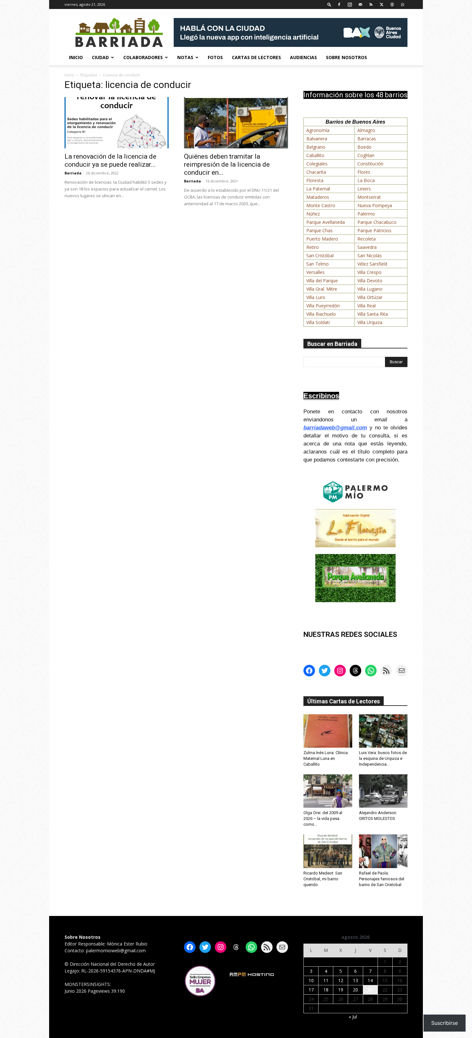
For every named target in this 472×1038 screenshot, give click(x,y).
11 (325, 980)
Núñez (313, 214)
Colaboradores (143, 57)
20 (355, 990)
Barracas (366, 139)
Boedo (364, 147)
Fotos (215, 57)
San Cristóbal (320, 255)
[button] (329, 4)
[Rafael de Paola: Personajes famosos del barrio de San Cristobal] (383, 851)
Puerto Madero (322, 239)
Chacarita (316, 172)
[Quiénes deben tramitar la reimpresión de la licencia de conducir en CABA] (236, 122)
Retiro (312, 247)
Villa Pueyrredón (323, 306)
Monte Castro (320, 205)
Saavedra (367, 247)
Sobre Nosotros (346, 57)
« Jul (353, 1017)
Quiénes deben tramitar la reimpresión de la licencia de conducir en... (227, 164)
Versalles (315, 272)
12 (340, 980)
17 (311, 990)
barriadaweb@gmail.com (335, 428)
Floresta (314, 180)
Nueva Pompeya (374, 205)
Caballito (315, 155)
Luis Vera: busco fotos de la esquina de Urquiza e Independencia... (383, 758)
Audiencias (303, 57)
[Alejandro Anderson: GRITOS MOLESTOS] (383, 791)
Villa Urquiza (369, 322)
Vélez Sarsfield (372, 264)
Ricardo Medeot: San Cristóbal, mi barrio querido (322, 879)
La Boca (366, 180)
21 (370, 990)
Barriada (73, 173)
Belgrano (315, 147)
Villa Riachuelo (321, 314)
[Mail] (360, 4)
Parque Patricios (374, 230)
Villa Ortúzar (369, 297)
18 (325, 990)
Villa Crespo (369, 272)
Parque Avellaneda (325, 222)
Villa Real (366, 306)
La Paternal (318, 189)
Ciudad (100, 57)
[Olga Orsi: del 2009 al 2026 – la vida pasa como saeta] (327, 791)
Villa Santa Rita (372, 314)
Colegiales (317, 164)
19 (340, 990)
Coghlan (365, 155)
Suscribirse (444, 1023)
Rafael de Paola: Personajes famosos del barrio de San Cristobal (381, 879)
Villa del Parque (322, 280)
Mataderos (317, 197)
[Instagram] (349, 4)
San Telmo (317, 264)
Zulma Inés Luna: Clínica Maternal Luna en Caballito (325, 758)
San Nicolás (369, 255)
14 (370, 980)
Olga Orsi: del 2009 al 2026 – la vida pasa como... (322, 818)
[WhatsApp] (402, 4)
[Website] (392, 4)
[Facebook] (339, 4)
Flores (363, 172)
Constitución (370, 164)
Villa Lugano (369, 289)
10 (311, 980)
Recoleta (366, 239)
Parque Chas (319, 230)
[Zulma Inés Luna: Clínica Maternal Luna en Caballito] (327, 731)
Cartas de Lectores (256, 57)
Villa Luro (315, 297)
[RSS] (371, 4)
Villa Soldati (318, 322)
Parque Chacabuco (377, 222)
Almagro (366, 130)
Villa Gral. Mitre (321, 289)
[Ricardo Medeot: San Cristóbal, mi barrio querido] (327, 851)
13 (355, 980)
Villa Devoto (369, 280)
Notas (185, 57)
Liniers (364, 189)
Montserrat (369, 197)
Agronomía (317, 130)
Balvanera (316, 139)
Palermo (366, 214)
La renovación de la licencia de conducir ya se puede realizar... (110, 160)
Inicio (76, 57)
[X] (381, 4)
